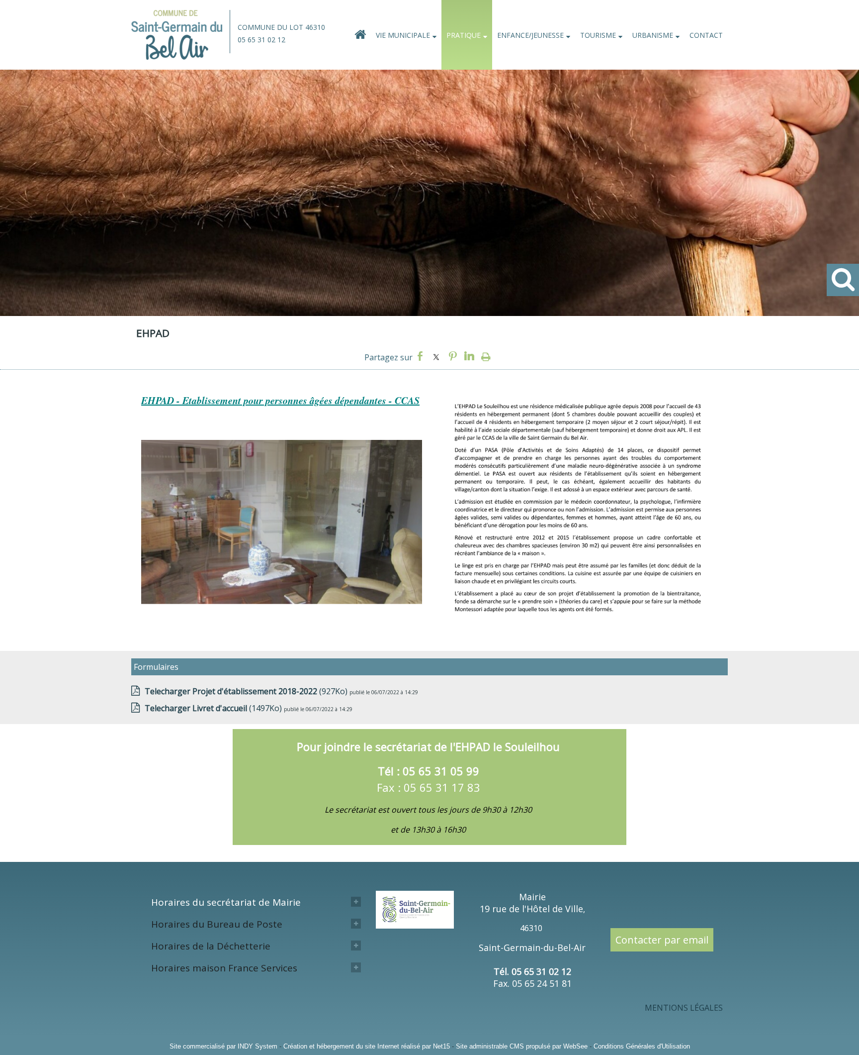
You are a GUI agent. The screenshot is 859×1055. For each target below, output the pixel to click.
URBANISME (652, 35)
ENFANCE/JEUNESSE (530, 35)
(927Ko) (247, 691)
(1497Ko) (214, 708)
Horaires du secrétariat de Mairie (226, 902)
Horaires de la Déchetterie (210, 946)
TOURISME (598, 35)
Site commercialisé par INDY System (223, 1046)
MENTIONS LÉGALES (684, 1007)
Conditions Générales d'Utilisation (642, 1046)
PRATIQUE (463, 35)
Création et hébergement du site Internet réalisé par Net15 (366, 1046)
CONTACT (706, 35)
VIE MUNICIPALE (403, 35)
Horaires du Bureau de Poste (216, 924)
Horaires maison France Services (224, 967)
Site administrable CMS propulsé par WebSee (522, 1046)
